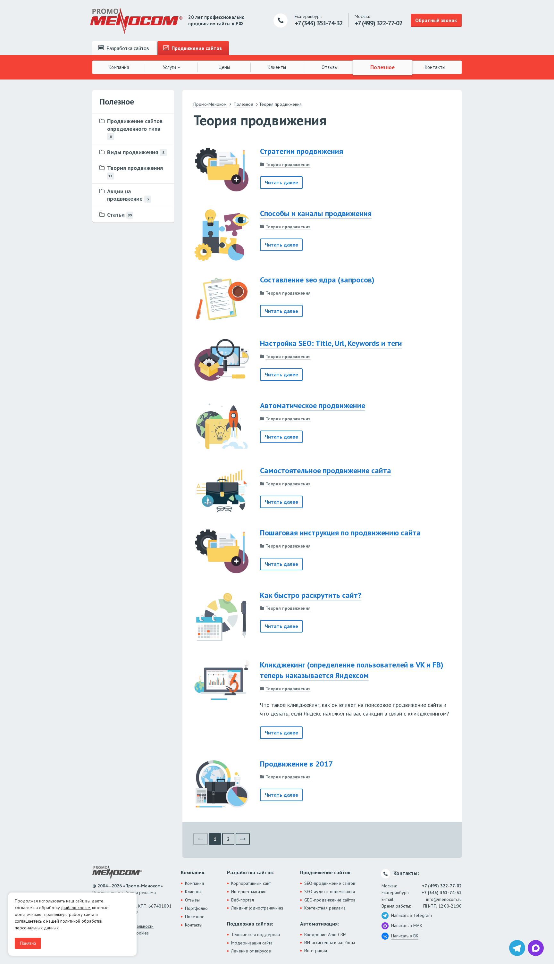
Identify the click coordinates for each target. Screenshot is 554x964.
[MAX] (536, 948)
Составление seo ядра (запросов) (317, 280)
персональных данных (37, 928)
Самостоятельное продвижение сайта (325, 470)
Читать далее (281, 182)
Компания (119, 67)
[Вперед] (243, 839)
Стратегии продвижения (301, 151)
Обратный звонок (436, 20)
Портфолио (196, 908)
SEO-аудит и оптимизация (329, 891)
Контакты (435, 67)
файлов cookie (75, 907)
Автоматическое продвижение (312, 405)
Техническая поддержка (255, 934)
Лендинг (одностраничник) (257, 908)
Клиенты (277, 67)
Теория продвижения (288, 164)
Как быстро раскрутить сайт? (310, 595)
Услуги (170, 67)
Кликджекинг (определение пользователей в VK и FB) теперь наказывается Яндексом (351, 670)
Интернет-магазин (248, 891)
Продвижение (196, 48)
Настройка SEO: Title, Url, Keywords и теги (331, 343)
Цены (224, 67)
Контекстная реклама (325, 908)
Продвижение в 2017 (296, 764)
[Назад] (200, 839)
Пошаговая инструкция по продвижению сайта (340, 533)
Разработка (127, 48)
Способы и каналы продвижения (316, 213)
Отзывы (330, 67)
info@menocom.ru (444, 899)
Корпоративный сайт (251, 883)
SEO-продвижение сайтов (329, 883)
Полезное (382, 67)
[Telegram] (517, 948)
